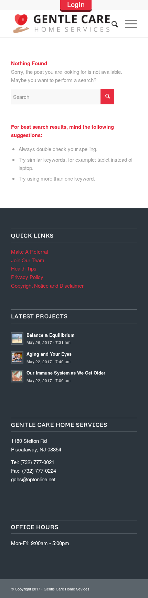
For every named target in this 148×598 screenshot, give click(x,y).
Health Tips (23, 268)
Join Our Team (27, 260)
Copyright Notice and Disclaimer (47, 285)
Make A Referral (29, 251)
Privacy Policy (27, 276)
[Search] (111, 23)
